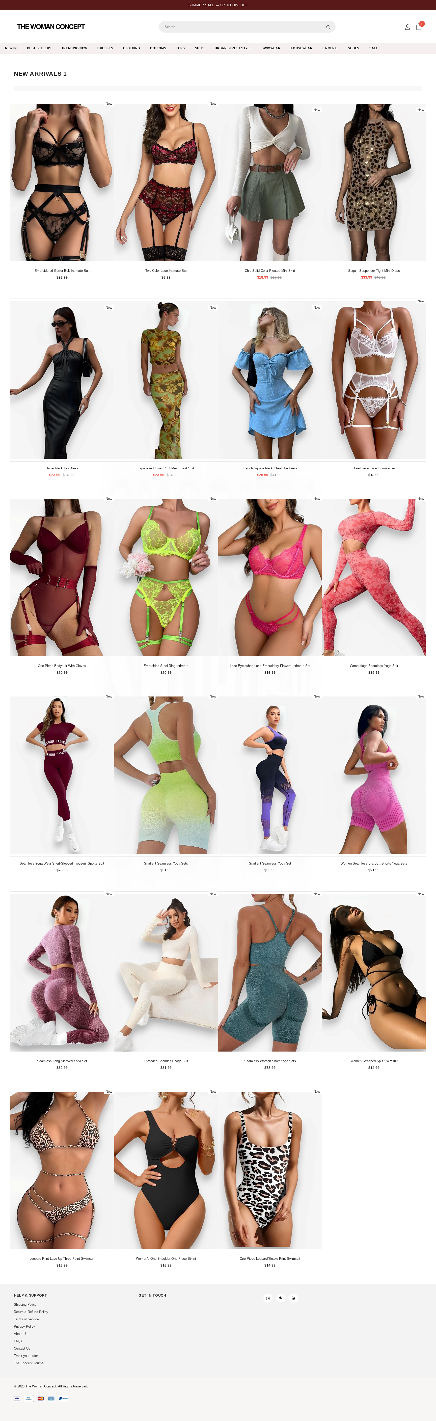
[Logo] (51, 27)
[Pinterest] (280, 1298)
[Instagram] (267, 1298)
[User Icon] (408, 27)
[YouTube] (293, 1298)
